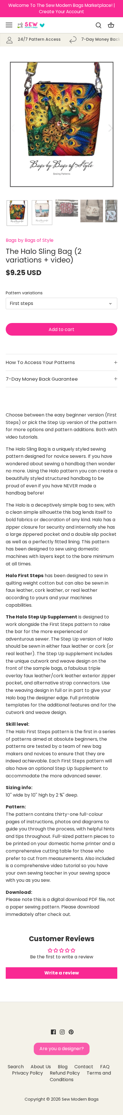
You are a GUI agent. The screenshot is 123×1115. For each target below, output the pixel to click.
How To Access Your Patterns (40, 362)
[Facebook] (53, 1032)
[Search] (98, 25)
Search (16, 1066)
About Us (41, 1066)
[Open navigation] (9, 25)
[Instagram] (62, 1032)
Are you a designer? (61, 1048)
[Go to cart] (111, 25)
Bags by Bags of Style (29, 240)
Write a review (61, 973)
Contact (83, 1066)
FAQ (105, 1066)
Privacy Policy (27, 1073)
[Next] (110, 127)
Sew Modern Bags (80, 1099)
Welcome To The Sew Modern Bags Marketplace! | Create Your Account (61, 8)
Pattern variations (24, 293)
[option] (61, 127)
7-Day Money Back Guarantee (42, 378)
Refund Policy (65, 1073)
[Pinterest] (71, 1032)
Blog (63, 1066)
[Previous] (13, 127)
